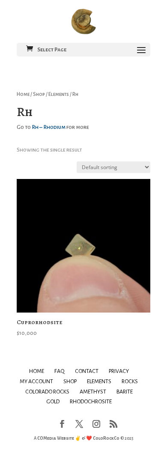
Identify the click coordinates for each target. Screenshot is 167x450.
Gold (53, 402)
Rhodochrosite (91, 402)
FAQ (59, 371)
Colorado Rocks (47, 392)
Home (23, 94)
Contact (86, 371)
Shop (39, 94)
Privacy (119, 371)
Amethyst (93, 392)
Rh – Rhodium (49, 127)
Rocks (130, 381)
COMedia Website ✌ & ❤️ (65, 438)
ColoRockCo (106, 438)
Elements (58, 94)
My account (36, 381)
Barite (124, 392)
